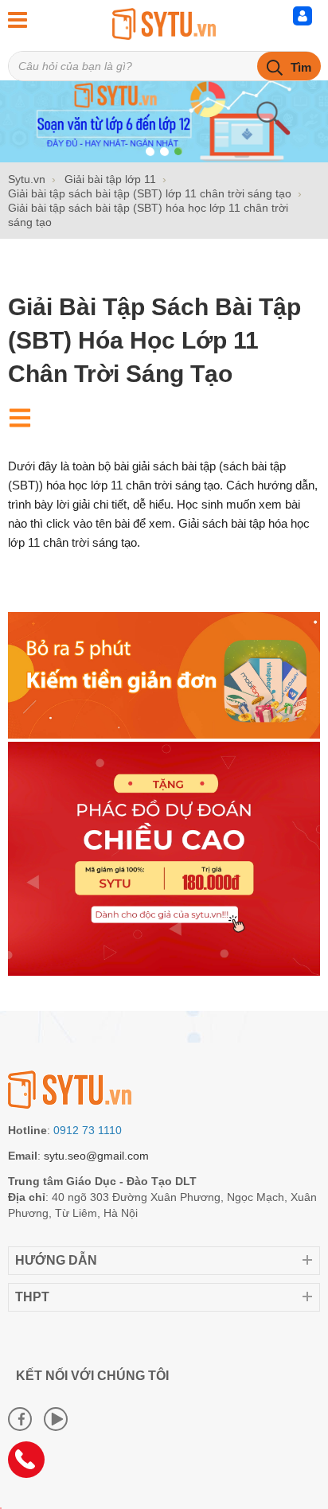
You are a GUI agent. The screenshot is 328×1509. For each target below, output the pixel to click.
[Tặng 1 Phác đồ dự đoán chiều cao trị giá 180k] (164, 971)
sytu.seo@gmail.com (96, 1155)
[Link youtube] (56, 1419)
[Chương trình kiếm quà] (164, 734)
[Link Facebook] (20, 1419)
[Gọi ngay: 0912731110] (32, 1465)
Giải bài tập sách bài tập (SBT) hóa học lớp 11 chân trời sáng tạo (154, 340)
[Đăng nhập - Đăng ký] (306, 20)
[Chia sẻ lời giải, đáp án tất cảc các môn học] (164, 24)
